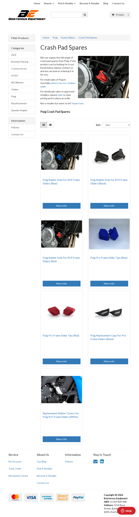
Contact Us (118, 3)
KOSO (14, 75)
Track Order (14, 468)
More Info (61, 205)
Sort (98, 124)
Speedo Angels (19, 110)
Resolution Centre (18, 475)
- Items (119, 14)
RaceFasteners (19, 103)
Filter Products (20, 37)
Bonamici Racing (19, 61)
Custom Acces (19, 68)
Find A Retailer (66, 3)
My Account (14, 461)
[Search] (85, 15)
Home (37, 3)
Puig (13, 96)
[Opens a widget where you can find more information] (126, 511)
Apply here (78, 103)
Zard (13, 54)
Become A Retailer (89, 3)
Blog (105, 3)
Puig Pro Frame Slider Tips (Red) (61, 335)
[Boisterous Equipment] (27, 14)
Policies (15, 127)
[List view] (50, 125)
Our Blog (41, 461)
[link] (102, 461)
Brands (48, 3)
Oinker (14, 89)
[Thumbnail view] (43, 125)
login (60, 94)
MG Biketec (17, 82)
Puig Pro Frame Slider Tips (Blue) (108, 257)
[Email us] (95, 461)
